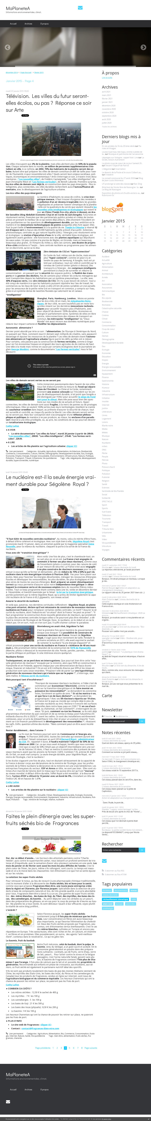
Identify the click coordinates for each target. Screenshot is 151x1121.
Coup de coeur (108, 329)
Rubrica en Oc (108, 195)
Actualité (41, 451)
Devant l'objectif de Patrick (117, 165)
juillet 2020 (106, 123)
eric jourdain (107, 626)
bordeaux (107, 890)
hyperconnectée (21, 460)
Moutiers (106, 665)
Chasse (105, 312)
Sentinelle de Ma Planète (113, 491)
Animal (105, 270)
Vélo (104, 536)
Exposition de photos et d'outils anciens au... (121, 193)
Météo (105, 432)
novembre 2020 (109, 109)
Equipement (53, 797)
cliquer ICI (71, 446)
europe (119, 904)
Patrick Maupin (108, 588)
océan (104, 446)
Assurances (107, 288)
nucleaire (60, 799)
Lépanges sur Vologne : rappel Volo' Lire (120, 157)
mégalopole (75, 458)
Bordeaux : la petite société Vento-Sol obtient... (122, 830)
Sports (105, 508)
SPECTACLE (107, 501)
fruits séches (81, 1036)
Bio (62, 1033)
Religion (105, 481)
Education (106, 357)
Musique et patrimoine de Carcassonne (125, 154)
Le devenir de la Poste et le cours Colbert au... (122, 172)
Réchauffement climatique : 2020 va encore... (123, 614)
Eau (82, 453)
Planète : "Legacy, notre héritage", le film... (120, 809)
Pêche (104, 453)
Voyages (105, 550)
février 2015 (39, 72)
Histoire (105, 384)
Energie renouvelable (39, 456)
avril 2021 (106, 92)
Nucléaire (86, 797)
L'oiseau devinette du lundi (124, 567)
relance (51, 799)
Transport (19, 458)
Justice (105, 408)
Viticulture (106, 546)
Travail (28, 458)
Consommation (23, 453)
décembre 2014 (12, 72)
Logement (106, 419)
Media (104, 429)
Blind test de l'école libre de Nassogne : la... (120, 187)
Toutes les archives (109, 127)
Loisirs (105, 422)
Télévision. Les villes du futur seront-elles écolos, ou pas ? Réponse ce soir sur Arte (49, 102)
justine (105, 652)
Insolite (105, 401)
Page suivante (91, 1048)
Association (107, 284)
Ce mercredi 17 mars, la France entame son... (121, 759)
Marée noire (107, 425)
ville (67, 458)
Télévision (106, 515)
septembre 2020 (109, 116)
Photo (104, 463)
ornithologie (108, 908)
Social (104, 494)
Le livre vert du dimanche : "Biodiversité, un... (123, 627)
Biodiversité (86, 451)
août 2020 (106, 119)
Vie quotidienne (50, 458)
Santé (27, 1036)
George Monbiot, (20, 349)
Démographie (52, 453)
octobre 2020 (108, 112)
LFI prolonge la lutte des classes (116, 184)
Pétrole (105, 460)
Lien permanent (16, 451)
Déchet (41, 453)
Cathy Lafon (12, 426)
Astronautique (108, 291)
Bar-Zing (138, 184)
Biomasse (106, 305)
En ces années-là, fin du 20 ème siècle (118, 146)
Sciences (105, 488)
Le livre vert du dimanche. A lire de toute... (123, 666)
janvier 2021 (107, 102)
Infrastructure (71, 456)
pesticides (130, 904)
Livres (104, 415)
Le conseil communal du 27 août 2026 (118, 178)
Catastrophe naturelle (112, 308)
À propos (44, 23)
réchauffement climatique (115, 899)
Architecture (74, 451)
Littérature (107, 412)
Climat (49, 795)
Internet (13, 1036)
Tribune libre (108, 529)
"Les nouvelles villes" (28, 179)
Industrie (64, 797)
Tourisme (106, 519)
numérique (34, 460)
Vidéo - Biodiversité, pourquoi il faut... (122, 639)
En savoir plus (106, 1119)
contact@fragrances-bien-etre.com (40, 1028)
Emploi (18, 456)
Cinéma (105, 315)
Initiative (106, 398)
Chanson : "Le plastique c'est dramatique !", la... (123, 653)
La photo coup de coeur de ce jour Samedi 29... (122, 163)
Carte (107, 695)
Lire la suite (107, 77)
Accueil (13, 23)
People (105, 457)
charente (18, 1038)
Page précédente (42, 1048)
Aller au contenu (8, 2)
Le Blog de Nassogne (111, 189)
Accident (105, 257)
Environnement (57, 456)
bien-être (58, 1036)
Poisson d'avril (108, 467)
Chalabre (109, 174)
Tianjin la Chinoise (74, 227)
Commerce (10, 453)
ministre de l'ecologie (38, 799)
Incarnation (120, 169)
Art (103, 281)
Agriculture (51, 451)
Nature (81, 456)
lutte (134, 899)
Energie (25, 456)
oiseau (134, 890)
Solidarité (106, 498)
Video (104, 539)
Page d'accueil (25, 72)
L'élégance (106, 169)
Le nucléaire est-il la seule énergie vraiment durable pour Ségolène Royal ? (51, 480)
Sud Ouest (106, 512)
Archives (28, 23)
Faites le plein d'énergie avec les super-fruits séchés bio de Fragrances (51, 819)
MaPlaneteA (18, 8)
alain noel (107, 904)
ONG (104, 450)
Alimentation (63, 451)
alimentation (69, 1036)
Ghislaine (106, 613)
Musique (106, 436)
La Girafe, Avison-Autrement (123, 158)
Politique (89, 456)
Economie (10, 456)
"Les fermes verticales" (44, 181)
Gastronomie (107, 381)
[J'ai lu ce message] (149, 1119)
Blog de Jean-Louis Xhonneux (122, 179)
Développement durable (69, 453)
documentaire (121, 890)
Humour (105, 388)
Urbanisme (37, 458)
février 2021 (107, 99)
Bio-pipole (106, 298)
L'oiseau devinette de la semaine (120, 600)
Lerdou (105, 576)
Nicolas (105, 567)
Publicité (105, 477)
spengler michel (109, 638)
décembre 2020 (108, 105)
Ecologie (89, 453)
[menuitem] (13, 23)
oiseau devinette (110, 895)
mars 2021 (106, 95)
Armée (105, 277)
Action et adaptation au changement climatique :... (121, 589)
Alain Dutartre (108, 599)
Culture (34, 453)
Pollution (10, 458)
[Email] (80, 7)
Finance (105, 377)
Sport (104, 505)
